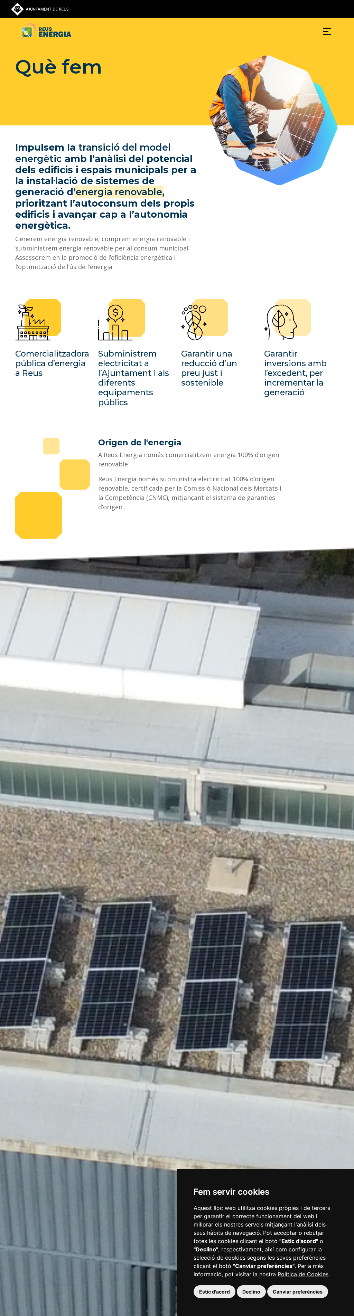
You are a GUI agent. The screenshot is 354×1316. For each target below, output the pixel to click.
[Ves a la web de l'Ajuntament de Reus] (39, 8)
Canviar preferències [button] (298, 1292)
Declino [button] (251, 1292)
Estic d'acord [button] (214, 1292)
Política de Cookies (303, 1274)
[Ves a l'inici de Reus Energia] (45, 31)
